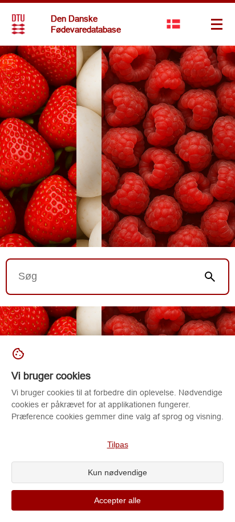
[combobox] (99, 277)
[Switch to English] (173, 24)
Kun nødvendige (117, 472)
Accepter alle (117, 500)
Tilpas (117, 444)
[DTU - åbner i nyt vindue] (18, 24)
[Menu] (216, 24)
